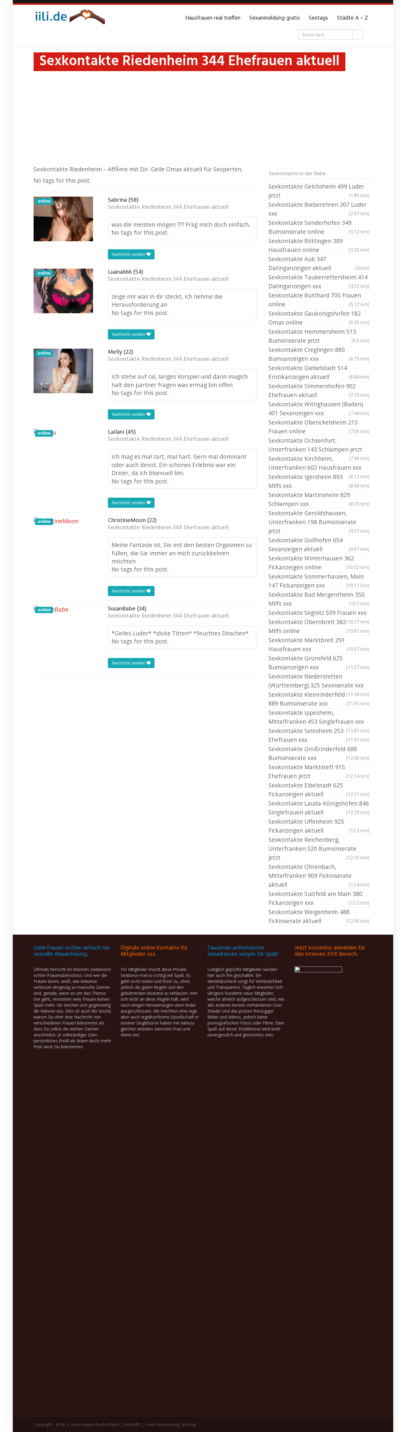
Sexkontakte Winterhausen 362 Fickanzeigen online (318, 562)
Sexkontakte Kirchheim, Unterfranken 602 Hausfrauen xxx (318, 463)
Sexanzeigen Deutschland (94, 1424)
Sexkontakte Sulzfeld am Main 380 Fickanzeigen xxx (318, 898)
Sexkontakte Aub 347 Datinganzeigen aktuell (318, 263)
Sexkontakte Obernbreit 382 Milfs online (318, 626)
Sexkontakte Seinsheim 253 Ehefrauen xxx (318, 735)
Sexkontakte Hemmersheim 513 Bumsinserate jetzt (318, 336)
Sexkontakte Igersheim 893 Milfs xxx (318, 481)
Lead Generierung (162, 1424)
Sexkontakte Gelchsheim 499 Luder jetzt (318, 190)
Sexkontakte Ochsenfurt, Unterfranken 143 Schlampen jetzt (318, 445)
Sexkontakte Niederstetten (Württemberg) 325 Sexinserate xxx (318, 681)
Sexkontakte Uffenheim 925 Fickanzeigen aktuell (318, 825)
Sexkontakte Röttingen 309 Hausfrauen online (318, 245)
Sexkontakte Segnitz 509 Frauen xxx (318, 613)
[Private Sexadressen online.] (69, 18)
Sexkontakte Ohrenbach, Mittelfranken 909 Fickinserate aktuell (318, 876)
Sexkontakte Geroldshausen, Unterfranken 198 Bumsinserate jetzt (318, 522)
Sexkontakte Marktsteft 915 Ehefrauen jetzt (318, 771)
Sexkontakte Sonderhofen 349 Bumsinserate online (318, 227)
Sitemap (188, 1424)
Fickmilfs (132, 1424)
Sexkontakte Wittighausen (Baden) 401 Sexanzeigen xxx (318, 408)
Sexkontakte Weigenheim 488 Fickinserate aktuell (318, 916)
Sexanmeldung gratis (274, 18)
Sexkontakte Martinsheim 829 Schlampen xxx (318, 499)
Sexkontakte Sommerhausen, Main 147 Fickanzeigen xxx (318, 580)
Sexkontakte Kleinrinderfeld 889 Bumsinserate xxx (318, 698)
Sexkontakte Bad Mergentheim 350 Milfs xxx (318, 598)
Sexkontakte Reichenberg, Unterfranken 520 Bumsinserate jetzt (318, 848)
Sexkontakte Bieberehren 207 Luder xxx (318, 208)
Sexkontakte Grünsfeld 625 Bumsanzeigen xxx (318, 662)
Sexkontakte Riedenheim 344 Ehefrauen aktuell (168, 207)
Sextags (318, 18)
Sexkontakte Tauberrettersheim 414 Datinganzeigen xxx (318, 281)
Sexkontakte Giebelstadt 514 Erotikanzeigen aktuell (318, 372)
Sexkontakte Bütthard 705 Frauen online (318, 299)
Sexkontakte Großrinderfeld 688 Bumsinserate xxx (318, 753)
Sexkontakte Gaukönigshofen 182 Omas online (318, 317)
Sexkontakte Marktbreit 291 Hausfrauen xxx (318, 644)
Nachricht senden (129, 254)
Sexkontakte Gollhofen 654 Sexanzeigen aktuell (318, 544)
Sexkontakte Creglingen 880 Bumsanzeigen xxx (318, 354)
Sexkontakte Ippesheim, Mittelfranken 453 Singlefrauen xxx (318, 717)
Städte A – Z (352, 18)
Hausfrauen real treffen (212, 18)
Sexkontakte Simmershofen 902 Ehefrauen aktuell (318, 390)
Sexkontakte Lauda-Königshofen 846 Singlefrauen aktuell (318, 807)
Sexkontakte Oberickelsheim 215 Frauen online (318, 426)
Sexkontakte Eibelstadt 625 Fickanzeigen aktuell (318, 789)
